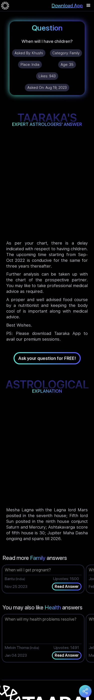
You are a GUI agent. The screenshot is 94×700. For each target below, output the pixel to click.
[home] (5, 5)
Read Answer (67, 586)
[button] (88, 5)
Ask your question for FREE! (47, 358)
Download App (67, 6)
